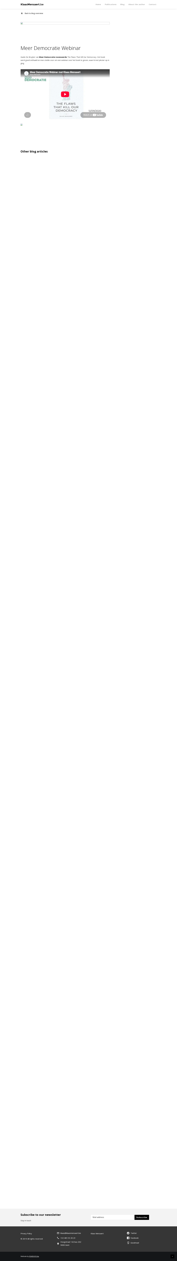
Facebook (132, 1238)
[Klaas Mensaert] (32, 4)
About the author (136, 4)
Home (98, 4)
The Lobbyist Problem (33, 1186)
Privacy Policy (26, 1233)
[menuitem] (99, 4)
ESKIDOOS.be (34, 1256)
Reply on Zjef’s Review (34, 1091)
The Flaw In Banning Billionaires (38, 616)
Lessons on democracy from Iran (38, 711)
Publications (111, 4)
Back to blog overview (32, 13)
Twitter (132, 1233)
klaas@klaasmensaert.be (69, 1233)
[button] (88, 195)
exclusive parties (31, 996)
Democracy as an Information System (41, 332)
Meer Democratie (47, 57)
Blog (122, 4)
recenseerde (61, 57)
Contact (152, 4)
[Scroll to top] (172, 1256)
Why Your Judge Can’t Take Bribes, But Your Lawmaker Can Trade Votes (57, 237)
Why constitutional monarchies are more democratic (48, 427)
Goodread (133, 1243)
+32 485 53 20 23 (66, 1238)
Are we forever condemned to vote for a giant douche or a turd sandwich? (59, 806)
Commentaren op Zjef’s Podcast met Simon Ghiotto (48, 901)
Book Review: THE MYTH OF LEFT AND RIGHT (44, 522)
